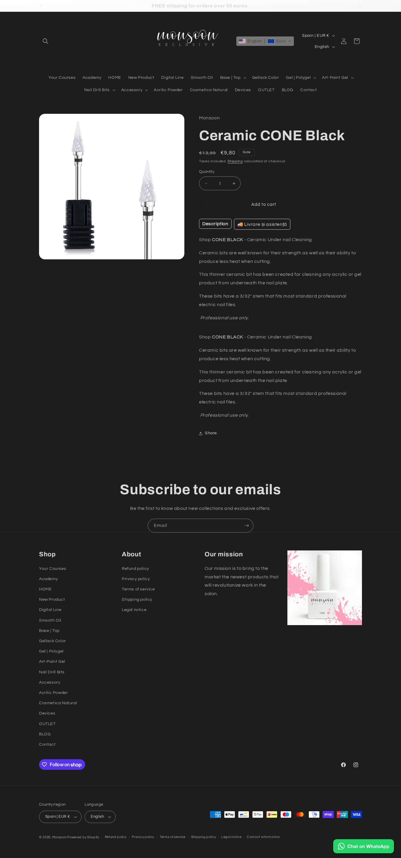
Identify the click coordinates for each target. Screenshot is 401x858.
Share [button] (211, 433)
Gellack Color (52, 641)
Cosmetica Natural (58, 703)
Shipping (235, 161)
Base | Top (49, 631)
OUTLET (47, 724)
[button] (45, 41)
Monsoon (60, 837)
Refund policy (135, 569)
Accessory (49, 682)
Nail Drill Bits (52, 672)
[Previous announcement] (41, 5)
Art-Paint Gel (52, 662)
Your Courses (52, 569)
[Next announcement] (359, 5)
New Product (52, 599)
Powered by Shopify (83, 837)
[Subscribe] (246, 526)
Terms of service (138, 589)
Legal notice (134, 610)
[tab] (215, 224)
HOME (45, 589)
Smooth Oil (50, 620)
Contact (47, 744)
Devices (47, 713)
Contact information (263, 837)
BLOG (44, 734)
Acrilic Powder (53, 693)
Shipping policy (137, 599)
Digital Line (50, 610)
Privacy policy (136, 579)
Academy (48, 579)
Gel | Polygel (51, 651)
